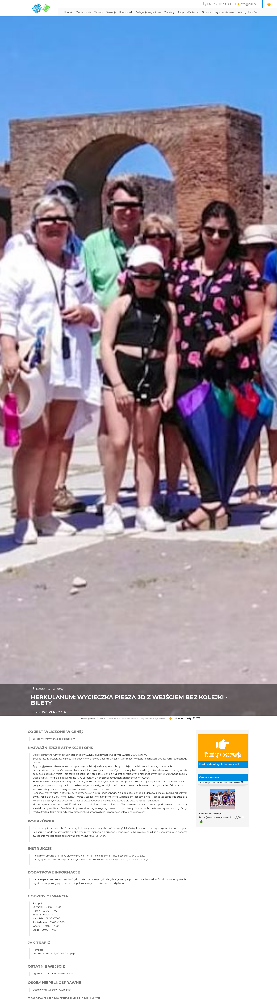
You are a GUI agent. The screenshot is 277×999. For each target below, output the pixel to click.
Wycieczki (192, 12)
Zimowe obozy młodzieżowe (218, 12)
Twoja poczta (83, 12)
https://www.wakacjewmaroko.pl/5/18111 (221, 817)
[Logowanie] (269, 4)
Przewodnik (126, 12)
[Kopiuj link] (201, 821)
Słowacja (111, 12)
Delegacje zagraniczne (148, 12)
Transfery (169, 12)
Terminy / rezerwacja (222, 754)
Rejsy (181, 12)
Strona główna (88, 718)
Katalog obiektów (247, 12)
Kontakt (68, 12)
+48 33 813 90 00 (219, 4)
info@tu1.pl (248, 4)
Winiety (98, 12)
